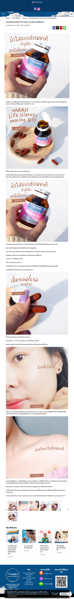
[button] (62, 14)
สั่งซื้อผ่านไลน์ (47, 584)
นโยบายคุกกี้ (13, 596)
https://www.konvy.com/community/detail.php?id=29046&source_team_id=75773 (41, 496)
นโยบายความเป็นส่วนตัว (42, 594)
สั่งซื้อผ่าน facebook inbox (50, 579)
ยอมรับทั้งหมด (64, 594)
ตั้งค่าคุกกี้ (55, 594)
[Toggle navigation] (72, 14)
